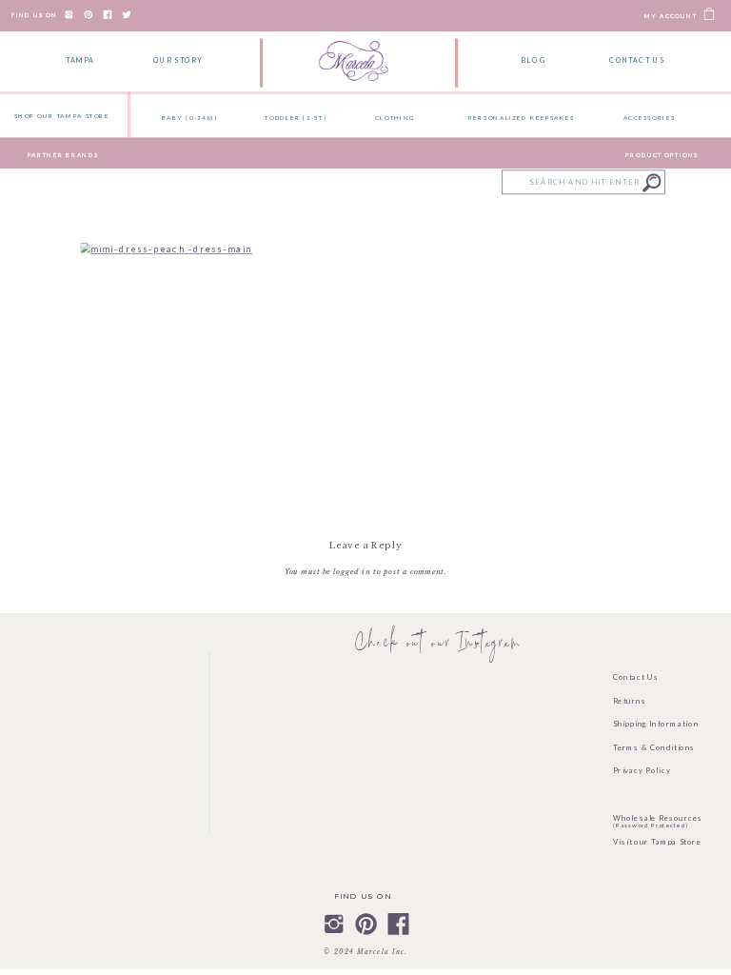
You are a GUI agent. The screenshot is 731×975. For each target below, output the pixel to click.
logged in (352, 571)
